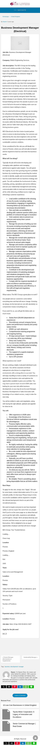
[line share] (31, 687)
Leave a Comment (20, 695)
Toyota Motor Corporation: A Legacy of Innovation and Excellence (23, 714)
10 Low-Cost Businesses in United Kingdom (20, 705)
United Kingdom (15, 16)
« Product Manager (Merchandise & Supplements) (8, 659)
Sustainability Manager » (30, 657)
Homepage (6, 16)
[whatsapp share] (26, 687)
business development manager (14, 666)
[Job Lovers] (20, 4)
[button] (20, 10)
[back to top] (35, 737)
